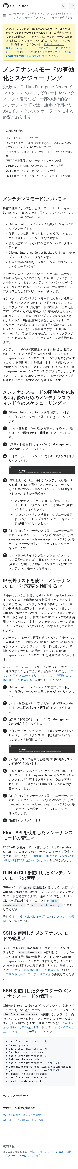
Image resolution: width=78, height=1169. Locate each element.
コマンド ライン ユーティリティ (27, 974)
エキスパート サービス (16, 1155)
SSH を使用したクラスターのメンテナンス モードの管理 (37, 993)
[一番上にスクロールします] (70, 1161)
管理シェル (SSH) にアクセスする (37, 970)
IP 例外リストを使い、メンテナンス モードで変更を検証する (37, 583)
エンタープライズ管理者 (23, 13)
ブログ (36, 1155)
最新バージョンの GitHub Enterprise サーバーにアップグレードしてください (38, 48)
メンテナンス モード (20, 17)
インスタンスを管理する (54, 13)
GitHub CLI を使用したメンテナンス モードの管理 (37, 875)
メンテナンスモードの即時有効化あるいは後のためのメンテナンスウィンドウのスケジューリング (38, 397)
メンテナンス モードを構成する (54, 17)
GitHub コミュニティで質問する (25, 1114)
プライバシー (45, 1151)
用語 (32, 1151)
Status (59, 1151)
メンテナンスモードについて (32, 198)
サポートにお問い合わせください (26, 1120)
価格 (68, 1151)
